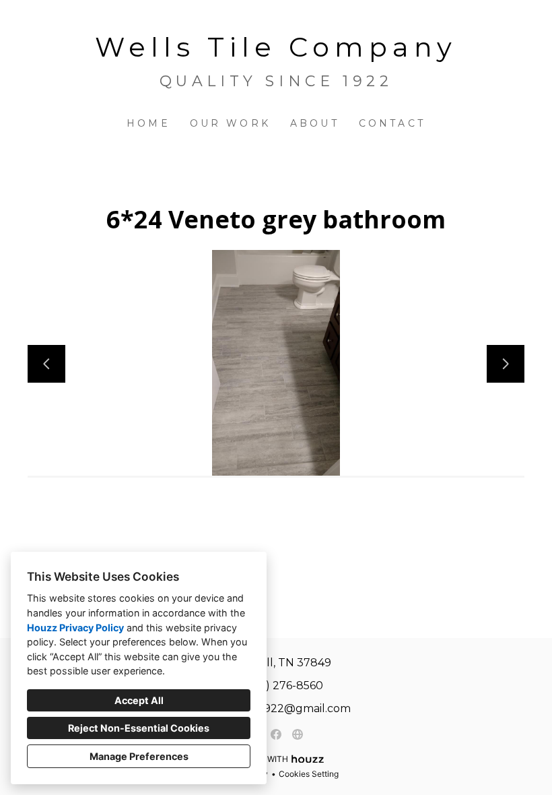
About (314, 123)
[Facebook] (276, 734)
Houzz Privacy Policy (75, 627)
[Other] (297, 734)
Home (148, 123)
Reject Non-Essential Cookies (138, 728)
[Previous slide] (46, 364)
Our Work (230, 123)
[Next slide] (505, 364)
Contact (392, 123)
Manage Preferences (139, 756)
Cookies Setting (309, 774)
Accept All (139, 700)
